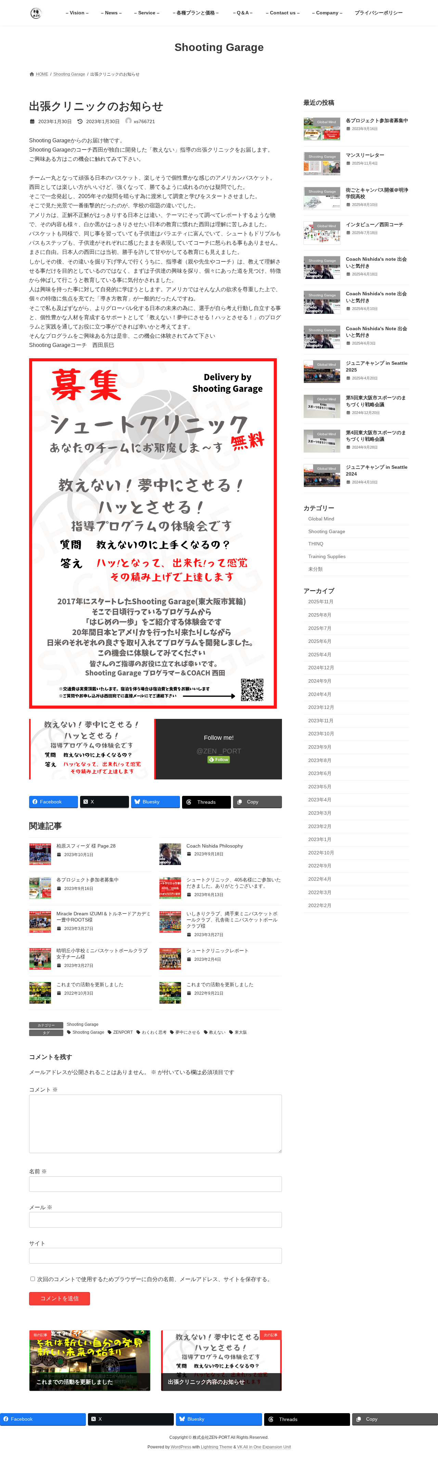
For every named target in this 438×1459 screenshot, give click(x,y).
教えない (217, 1032)
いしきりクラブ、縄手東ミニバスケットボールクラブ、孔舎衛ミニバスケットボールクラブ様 (232, 920)
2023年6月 (320, 773)
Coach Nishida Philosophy (214, 846)
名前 (38, 1171)
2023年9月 (320, 747)
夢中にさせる (188, 1032)
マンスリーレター (365, 155)
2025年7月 (320, 628)
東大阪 (241, 1032)
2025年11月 (321, 601)
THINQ (315, 543)
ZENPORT (123, 1032)
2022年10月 (321, 852)
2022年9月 (320, 865)
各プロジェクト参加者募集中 (87, 879)
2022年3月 (320, 892)
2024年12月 (321, 667)
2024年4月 (320, 694)
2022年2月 (320, 905)
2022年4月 (320, 879)
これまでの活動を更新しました (90, 984)
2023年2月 (320, 826)
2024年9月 (320, 681)
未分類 (315, 568)
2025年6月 (320, 641)
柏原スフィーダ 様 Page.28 (86, 846)
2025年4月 (320, 654)
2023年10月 (321, 733)
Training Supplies (327, 556)
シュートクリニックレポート (217, 950)
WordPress (181, 1447)
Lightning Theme (216, 1447)
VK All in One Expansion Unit (264, 1447)
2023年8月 (320, 760)
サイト (37, 1243)
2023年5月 (320, 786)
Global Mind (321, 518)
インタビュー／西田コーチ (374, 224)
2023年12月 (321, 707)
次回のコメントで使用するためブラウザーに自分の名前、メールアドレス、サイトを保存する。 (155, 1279)
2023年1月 (320, 839)
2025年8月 (320, 615)
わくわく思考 (154, 1032)
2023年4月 (320, 799)
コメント (43, 1090)
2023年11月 (321, 720)
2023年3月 (320, 813)
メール (40, 1207)
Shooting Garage (83, 1024)
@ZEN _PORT (218, 751)
